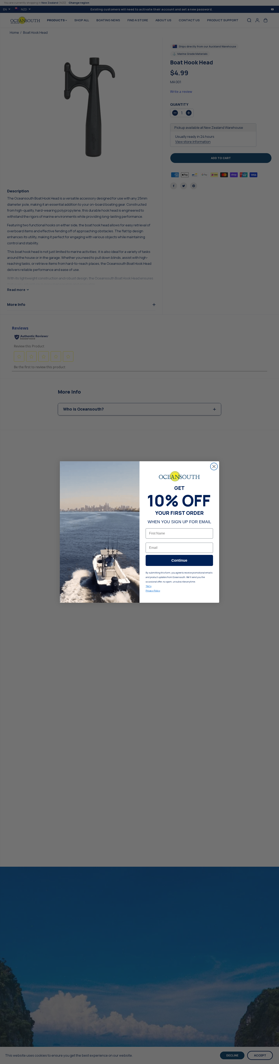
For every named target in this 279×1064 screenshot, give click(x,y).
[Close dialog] (214, 466)
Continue (179, 560)
